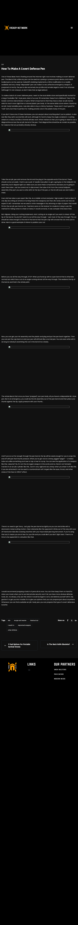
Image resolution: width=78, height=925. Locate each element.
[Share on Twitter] (72, 620)
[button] (71, 27)
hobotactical (34, 620)
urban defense (12, 630)
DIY (2, 64)
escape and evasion (20, 620)
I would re (11, 625)
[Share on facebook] (68, 620)
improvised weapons (24, 625)
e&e (9, 620)
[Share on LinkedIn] (76, 620)
